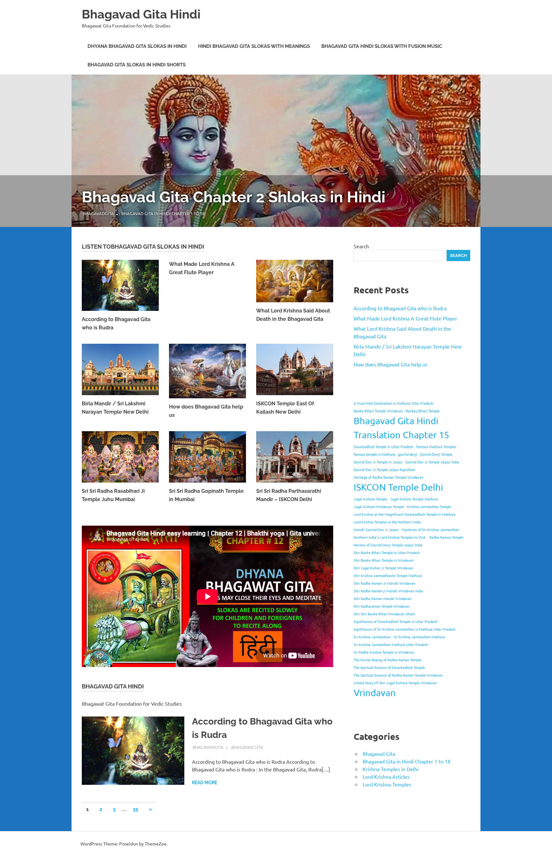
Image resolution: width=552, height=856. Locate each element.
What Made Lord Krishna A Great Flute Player (405, 318)
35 (135, 809)
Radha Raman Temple (446, 537)
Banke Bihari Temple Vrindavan (378, 410)
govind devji (407, 454)
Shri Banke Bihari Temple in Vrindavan (384, 560)
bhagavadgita (98, 213)
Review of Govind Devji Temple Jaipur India (388, 544)
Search (361, 246)
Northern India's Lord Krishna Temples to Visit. (390, 537)
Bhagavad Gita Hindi (141, 14)
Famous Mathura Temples (436, 446)
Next (539, 144)
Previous (13, 144)
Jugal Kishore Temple (370, 498)
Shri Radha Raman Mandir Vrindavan (382, 598)
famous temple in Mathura (374, 454)
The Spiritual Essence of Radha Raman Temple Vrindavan (398, 675)
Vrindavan (375, 692)
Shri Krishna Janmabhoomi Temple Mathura (388, 575)
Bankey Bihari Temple (423, 410)
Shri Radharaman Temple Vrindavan (382, 606)
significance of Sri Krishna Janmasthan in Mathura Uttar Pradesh (405, 629)
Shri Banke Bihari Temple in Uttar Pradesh (387, 552)
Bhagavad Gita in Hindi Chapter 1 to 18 (162, 213)
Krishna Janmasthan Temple (429, 506)
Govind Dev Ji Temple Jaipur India (432, 461)
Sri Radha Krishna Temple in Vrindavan (384, 652)
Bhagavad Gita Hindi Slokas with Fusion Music (381, 46)
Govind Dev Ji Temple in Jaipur (378, 461)
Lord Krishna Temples (387, 784)
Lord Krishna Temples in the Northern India (387, 521)
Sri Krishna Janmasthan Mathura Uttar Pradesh (391, 644)
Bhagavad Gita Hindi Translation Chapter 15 (401, 427)
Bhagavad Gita (247, 747)
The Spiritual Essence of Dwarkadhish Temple (389, 667)
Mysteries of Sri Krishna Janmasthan (430, 529)
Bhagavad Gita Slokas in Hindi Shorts (137, 65)
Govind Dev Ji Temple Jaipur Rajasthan (384, 469)
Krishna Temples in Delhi (390, 769)
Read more (204, 782)
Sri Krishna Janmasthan (372, 636)
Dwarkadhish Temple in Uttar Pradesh (383, 446)
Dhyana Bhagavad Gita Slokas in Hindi (137, 46)
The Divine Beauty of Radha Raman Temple (387, 659)
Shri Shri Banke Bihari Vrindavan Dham (384, 613)
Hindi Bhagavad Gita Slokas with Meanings (254, 46)
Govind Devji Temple (436, 454)
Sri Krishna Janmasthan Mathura (419, 636)
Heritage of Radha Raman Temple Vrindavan (388, 477)
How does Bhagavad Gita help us (390, 364)
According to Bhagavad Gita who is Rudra (400, 308)
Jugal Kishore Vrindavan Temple (379, 506)
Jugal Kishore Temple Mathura (414, 498)
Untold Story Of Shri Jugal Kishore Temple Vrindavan (395, 682)
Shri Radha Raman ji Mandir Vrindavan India (388, 590)
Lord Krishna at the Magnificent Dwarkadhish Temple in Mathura (405, 514)
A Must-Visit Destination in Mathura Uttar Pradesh (393, 403)
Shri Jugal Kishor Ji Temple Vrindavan (383, 567)
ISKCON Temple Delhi (398, 487)
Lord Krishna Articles (386, 776)
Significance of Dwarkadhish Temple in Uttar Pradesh (395, 621)
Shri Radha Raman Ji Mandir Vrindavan (384, 583)
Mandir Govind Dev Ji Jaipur (376, 529)
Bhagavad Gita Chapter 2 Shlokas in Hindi (233, 197)
